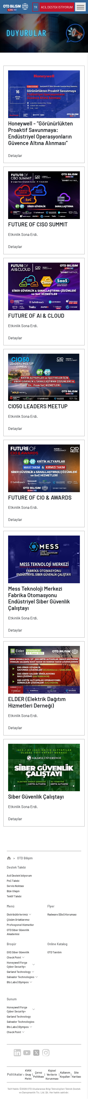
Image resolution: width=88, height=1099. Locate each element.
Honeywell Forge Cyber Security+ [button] (17, 964)
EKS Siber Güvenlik (18, 952)
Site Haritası (76, 1074)
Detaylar (15, 155)
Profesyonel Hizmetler (20, 924)
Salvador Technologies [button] (21, 976)
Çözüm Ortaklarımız (18, 919)
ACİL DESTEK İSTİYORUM (57, 7)
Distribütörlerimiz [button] (18, 914)
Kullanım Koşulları (65, 1074)
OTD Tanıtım (54, 952)
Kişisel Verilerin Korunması (52, 1074)
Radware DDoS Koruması (61, 914)
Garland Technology (19, 1016)
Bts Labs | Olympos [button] (18, 982)
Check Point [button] (14, 957)
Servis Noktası (15, 885)
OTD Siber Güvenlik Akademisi (18, 932)
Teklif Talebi (14, 896)
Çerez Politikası (38, 1074)
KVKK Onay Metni (28, 1074)
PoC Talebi (13, 880)
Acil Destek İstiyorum (19, 875)
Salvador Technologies (20, 1021)
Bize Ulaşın (13, 891)
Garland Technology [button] (19, 971)
